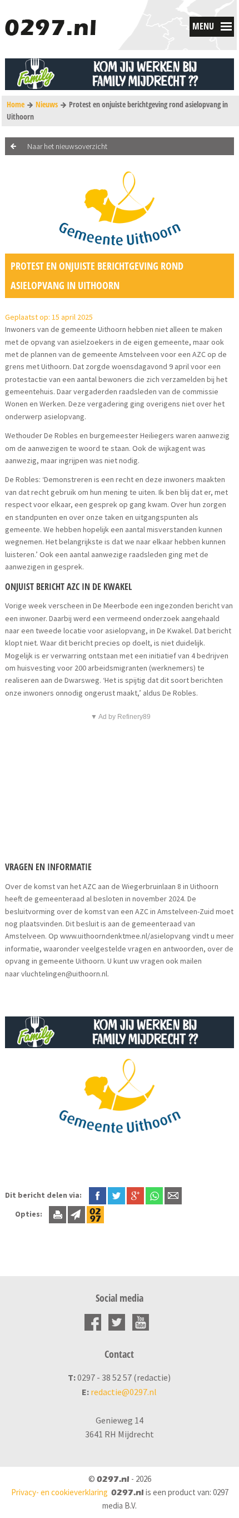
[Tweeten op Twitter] (116, 1195)
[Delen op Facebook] (97, 1195)
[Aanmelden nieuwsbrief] (76, 1214)
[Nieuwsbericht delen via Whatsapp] (154, 1195)
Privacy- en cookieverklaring (59, 1492)
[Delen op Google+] (135, 1195)
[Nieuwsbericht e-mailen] (173, 1195)
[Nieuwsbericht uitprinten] (57, 1214)
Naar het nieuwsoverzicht (67, 146)
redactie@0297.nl (124, 1391)
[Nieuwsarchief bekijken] (95, 1214)
